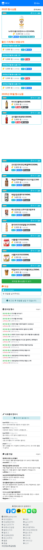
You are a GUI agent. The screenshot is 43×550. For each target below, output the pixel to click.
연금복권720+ (9, 522)
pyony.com (12, 517)
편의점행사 (7, 519)
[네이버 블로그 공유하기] (29, 511)
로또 (27, 519)
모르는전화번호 (31, 530)
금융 (27, 525)
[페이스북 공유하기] (8, 511)
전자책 (27, 535)
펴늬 (6, 3)
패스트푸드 (7, 538)
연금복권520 (8, 535)
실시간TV (29, 522)
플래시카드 (7, 530)
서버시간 (28, 541)
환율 (5, 543)
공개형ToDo (30, 527)
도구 (27, 543)
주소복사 (38, 9)
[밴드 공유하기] (34, 511)
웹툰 (5, 541)
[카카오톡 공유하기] (19, 511)
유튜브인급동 (8, 527)
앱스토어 (28, 533)
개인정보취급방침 (9, 546)
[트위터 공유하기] (13, 511)
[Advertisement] (21, 141)
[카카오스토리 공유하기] (24, 511)
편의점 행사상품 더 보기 (21, 281)
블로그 (6, 533)
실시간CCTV (8, 525)
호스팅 (27, 538)
